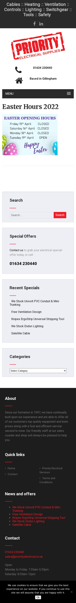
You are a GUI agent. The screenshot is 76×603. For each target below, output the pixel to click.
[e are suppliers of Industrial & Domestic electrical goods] (38, 59)
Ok (38, 597)
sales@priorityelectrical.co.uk (24, 556)
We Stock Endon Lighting (27, 326)
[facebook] (34, 23)
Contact (13, 474)
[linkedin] (41, 23)
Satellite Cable (20, 333)
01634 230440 (14, 552)
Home (11, 468)
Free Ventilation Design (26, 312)
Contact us (16, 250)
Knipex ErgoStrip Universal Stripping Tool (37, 319)
